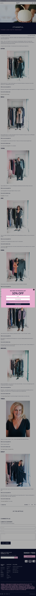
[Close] (34, 289)
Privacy (8, 302)
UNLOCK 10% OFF (18, 304)
